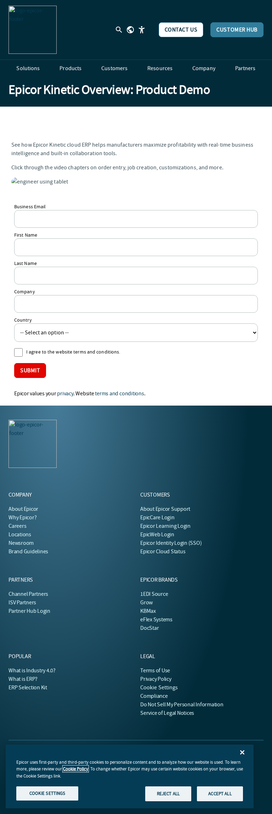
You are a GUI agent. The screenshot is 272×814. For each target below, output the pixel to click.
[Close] (242, 752)
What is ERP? (23, 679)
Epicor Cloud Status (162, 551)
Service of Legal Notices (167, 713)
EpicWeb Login (157, 534)
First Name (25, 235)
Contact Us (181, 29)
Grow (146, 602)
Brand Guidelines (28, 551)
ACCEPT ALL (219, 794)
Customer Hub (236, 29)
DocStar (149, 628)
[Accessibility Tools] (141, 30)
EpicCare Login (157, 517)
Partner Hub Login (29, 611)
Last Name (25, 263)
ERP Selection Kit (27, 687)
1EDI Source (154, 594)
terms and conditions (119, 393)
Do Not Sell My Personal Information (181, 704)
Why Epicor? (22, 517)
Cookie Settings (159, 687)
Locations (19, 534)
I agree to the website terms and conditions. (73, 352)
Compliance (154, 696)
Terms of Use (155, 670)
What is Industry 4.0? (32, 670)
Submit (30, 370)
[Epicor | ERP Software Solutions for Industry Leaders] (32, 30)
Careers (17, 526)
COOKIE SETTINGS (47, 793)
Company (24, 291)
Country (23, 320)
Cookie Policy (75, 769)
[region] (130, 776)
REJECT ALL (168, 794)
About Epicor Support (165, 509)
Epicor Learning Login (165, 526)
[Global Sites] (130, 30)
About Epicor (23, 509)
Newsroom (21, 543)
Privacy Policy (155, 679)
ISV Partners (22, 602)
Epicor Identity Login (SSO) (171, 543)
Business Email (30, 206)
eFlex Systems (156, 619)
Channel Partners (28, 594)
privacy (65, 393)
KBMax (148, 611)
